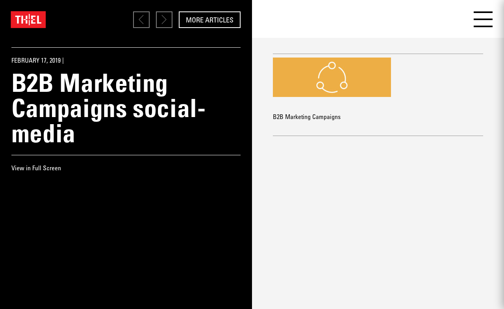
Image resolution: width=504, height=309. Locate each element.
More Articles (209, 19)
